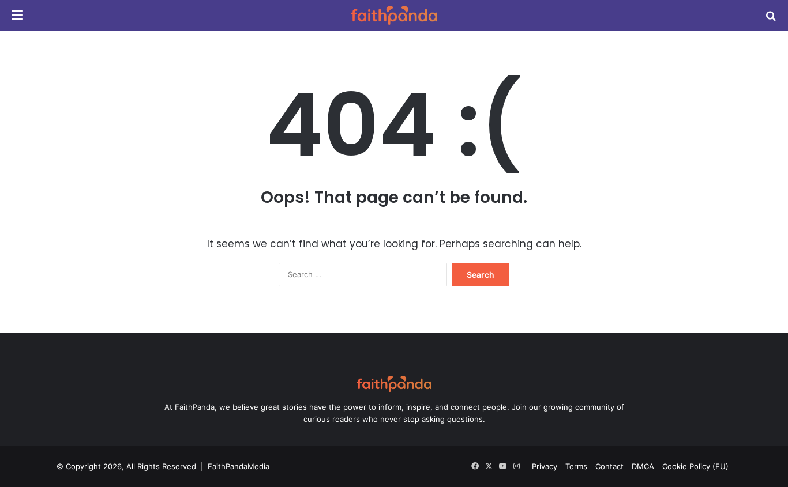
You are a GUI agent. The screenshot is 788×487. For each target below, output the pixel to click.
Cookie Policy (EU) (695, 466)
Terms (576, 466)
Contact (609, 466)
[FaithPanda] (394, 15)
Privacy (544, 466)
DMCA (643, 466)
